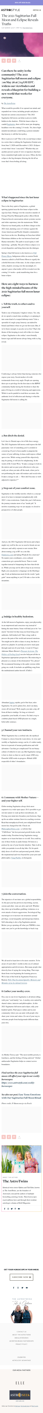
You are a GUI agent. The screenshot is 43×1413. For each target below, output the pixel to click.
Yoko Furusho (35, 1406)
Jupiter (11, 702)
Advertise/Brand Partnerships (21, 1341)
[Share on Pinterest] (14, 61)
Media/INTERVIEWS (21, 1338)
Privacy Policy (21, 1344)
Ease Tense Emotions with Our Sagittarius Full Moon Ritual (21, 1096)
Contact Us (21, 1332)
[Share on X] (4, 61)
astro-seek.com (20, 1401)
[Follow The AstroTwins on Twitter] (22, 1288)
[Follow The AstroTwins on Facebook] (14, 1288)
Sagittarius (11, 124)
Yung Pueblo (16, 857)
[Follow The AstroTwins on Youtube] (27, 1288)
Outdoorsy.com (7, 554)
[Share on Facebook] (9, 61)
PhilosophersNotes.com (10, 828)
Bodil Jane (17, 1406)
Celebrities (21, 1357)
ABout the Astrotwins (21, 1335)
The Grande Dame (25, 1406)
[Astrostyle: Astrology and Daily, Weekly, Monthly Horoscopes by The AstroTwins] (10, 10)
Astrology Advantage (21, 1360)
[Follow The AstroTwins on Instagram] (18, 1288)
